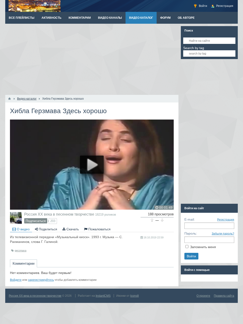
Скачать (72, 229)
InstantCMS (103, 295)
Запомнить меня (203, 247)
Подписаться (36, 221)
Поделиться (47, 229)
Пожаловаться (99, 229)
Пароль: (190, 233)
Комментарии (23, 263)
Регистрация (225, 219)
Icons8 (134, 295)
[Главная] (9, 98)
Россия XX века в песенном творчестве (59, 214)
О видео (23, 229)
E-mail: (189, 219)
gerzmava (20, 250)
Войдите (16, 280)
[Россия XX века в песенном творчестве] (16, 218)
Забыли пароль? (223, 233)
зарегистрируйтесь (41, 280)
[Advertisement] (91, 59)
